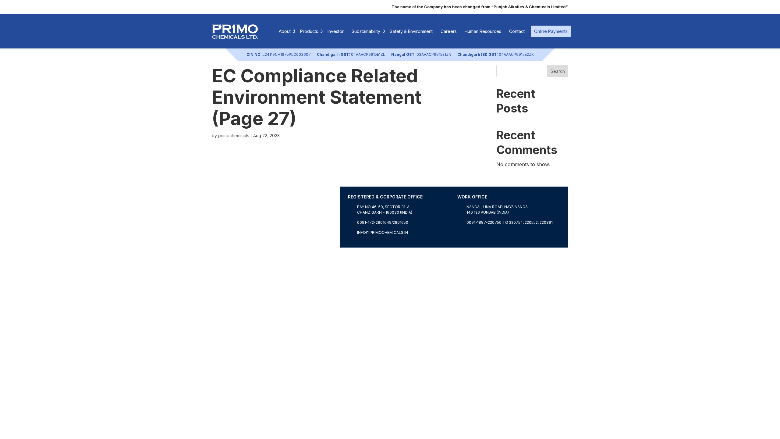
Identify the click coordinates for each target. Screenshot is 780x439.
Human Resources (483, 31)
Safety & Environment (411, 31)
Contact (517, 31)
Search (558, 71)
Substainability (366, 31)
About (285, 31)
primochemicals (233, 135)
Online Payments (551, 31)
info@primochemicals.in (382, 232)
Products (309, 31)
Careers (449, 31)
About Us (223, 243)
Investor (336, 31)
